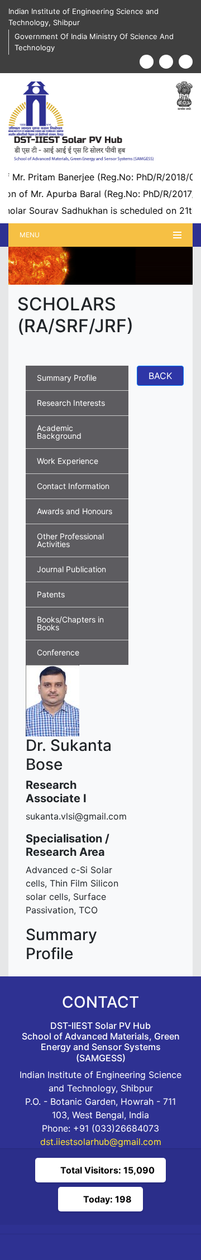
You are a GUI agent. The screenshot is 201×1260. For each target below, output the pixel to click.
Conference (58, 652)
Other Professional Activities (70, 540)
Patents (51, 594)
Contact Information (73, 486)
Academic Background (59, 431)
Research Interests (71, 403)
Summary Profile (67, 377)
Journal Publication (71, 569)
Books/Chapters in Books (70, 623)
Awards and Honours (74, 511)
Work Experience (67, 461)
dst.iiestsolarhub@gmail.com (100, 1141)
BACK (160, 375)
